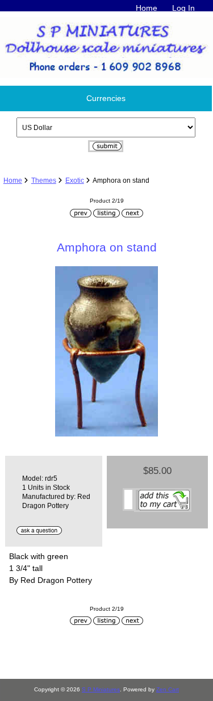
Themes (43, 180)
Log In (183, 7)
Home (146, 7)
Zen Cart (167, 689)
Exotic (74, 180)
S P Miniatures (101, 689)
